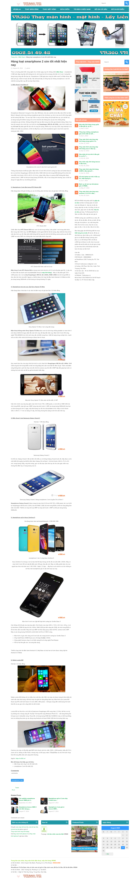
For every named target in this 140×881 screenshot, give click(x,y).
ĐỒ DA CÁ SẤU (101, 9)
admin (28, 68)
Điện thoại (22, 57)
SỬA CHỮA (65, 9)
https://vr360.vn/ (20, 758)
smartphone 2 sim (17, 780)
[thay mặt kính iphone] (87, 88)
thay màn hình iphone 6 (20, 834)
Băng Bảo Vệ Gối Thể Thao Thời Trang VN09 (86, 848)
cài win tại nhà (15, 829)
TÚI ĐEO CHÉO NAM (82, 9)
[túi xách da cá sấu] (116, 91)
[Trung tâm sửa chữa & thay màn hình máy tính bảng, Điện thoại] (29, 3)
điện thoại (59, 72)
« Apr (107, 854)
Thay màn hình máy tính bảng (20, 831)
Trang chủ (14, 57)
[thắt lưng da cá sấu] (116, 126)
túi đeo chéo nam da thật (55, 834)
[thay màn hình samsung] (87, 114)
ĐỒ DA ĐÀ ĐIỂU (117, 9)
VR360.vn (17, 9)
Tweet (17, 787)
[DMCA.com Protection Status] (44, 832)
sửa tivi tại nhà (33, 827)
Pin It (13, 790)
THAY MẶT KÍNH (49, 9)
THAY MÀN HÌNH (31, 9)
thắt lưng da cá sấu (81, 233)
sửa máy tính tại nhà (22, 827)
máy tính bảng (46, 272)
